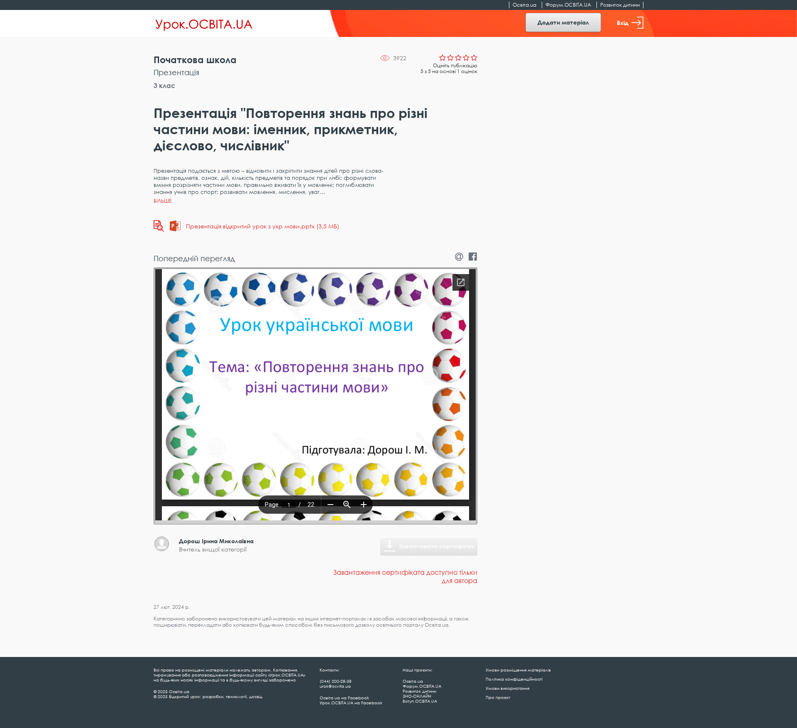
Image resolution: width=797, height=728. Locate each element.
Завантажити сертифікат (436, 545)
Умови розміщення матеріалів (518, 669)
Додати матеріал (563, 22)
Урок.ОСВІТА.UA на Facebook (351, 702)
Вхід (622, 22)
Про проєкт (498, 697)
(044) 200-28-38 (336, 681)
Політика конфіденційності (514, 679)
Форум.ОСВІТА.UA (568, 5)
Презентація (176, 72)
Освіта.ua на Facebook (344, 697)
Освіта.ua (524, 5)
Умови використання (507, 688)
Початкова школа (195, 59)
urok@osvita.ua (335, 686)
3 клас (164, 85)
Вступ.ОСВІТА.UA (420, 701)
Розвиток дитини (620, 5)
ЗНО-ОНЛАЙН (417, 696)
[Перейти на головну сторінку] (204, 23)
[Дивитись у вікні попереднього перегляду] (159, 226)
